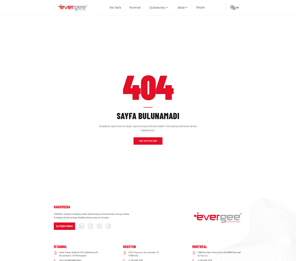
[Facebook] (108, 226)
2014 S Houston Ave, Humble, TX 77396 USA (143, 254)
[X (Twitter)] (99, 226)
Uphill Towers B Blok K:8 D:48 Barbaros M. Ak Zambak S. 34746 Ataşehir (78, 254)
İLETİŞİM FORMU (64, 226)
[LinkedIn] (81, 226)
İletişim (200, 7)
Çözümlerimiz (157, 7)
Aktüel (181, 7)
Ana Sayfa (115, 7)
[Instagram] (90, 226)
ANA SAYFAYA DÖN (148, 141)
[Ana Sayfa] (73, 8)
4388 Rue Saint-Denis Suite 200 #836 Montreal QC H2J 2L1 (219, 254)
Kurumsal (135, 7)
